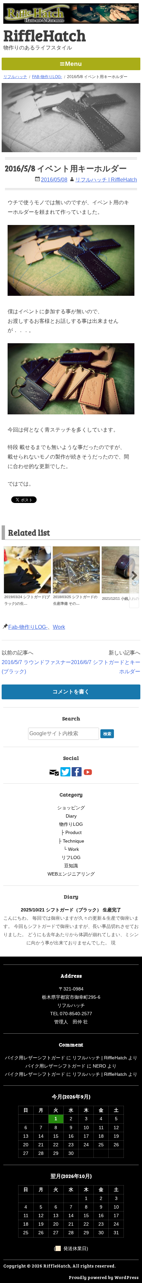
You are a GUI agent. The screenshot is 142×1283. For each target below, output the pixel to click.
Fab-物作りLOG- (28, 627)
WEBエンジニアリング (71, 874)
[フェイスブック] (77, 771)
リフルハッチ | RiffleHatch (106, 179)
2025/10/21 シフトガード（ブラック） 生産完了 (71, 909)
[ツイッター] (65, 771)
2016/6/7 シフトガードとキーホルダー (105, 667)
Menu (73, 63)
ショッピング (71, 807)
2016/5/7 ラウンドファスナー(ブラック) (36, 667)
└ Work (71, 849)
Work (59, 627)
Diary (71, 816)
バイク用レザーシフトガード (35, 1057)
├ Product (71, 832)
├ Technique (71, 841)
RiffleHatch (44, 34)
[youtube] (88, 771)
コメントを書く (71, 691)
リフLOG (71, 857)
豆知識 (71, 865)
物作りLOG (71, 824)
